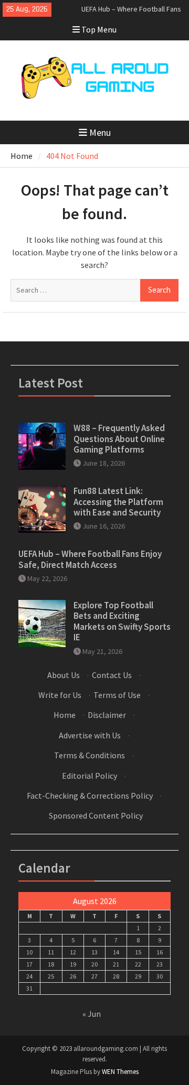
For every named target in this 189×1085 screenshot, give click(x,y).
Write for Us (59, 695)
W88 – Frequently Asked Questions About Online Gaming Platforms (119, 438)
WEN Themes (120, 1071)
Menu (100, 132)
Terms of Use (117, 695)
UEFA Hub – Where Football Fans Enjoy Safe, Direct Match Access (90, 559)
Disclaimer (107, 715)
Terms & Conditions (89, 755)
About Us (63, 675)
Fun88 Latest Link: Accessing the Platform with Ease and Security (118, 501)
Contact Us (112, 675)
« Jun (91, 1013)
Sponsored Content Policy (96, 815)
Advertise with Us (90, 735)
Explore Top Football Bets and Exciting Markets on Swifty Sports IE (122, 621)
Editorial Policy (89, 775)
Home (65, 715)
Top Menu (99, 29)
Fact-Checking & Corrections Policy (90, 795)
